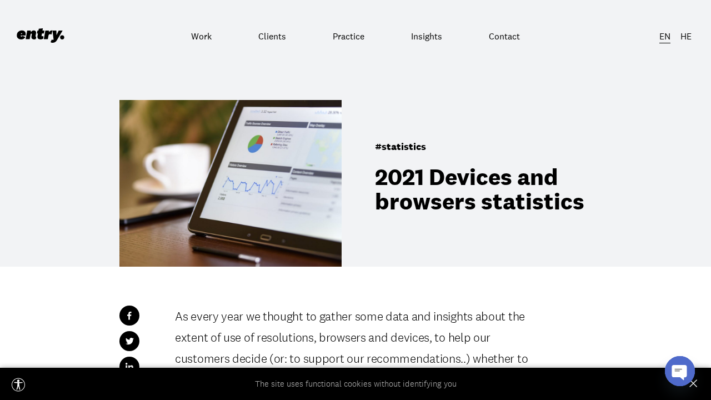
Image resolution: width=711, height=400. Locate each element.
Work (201, 36)
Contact (504, 36)
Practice (348, 36)
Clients (272, 36)
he (686, 36)
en (664, 36)
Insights (426, 36)
